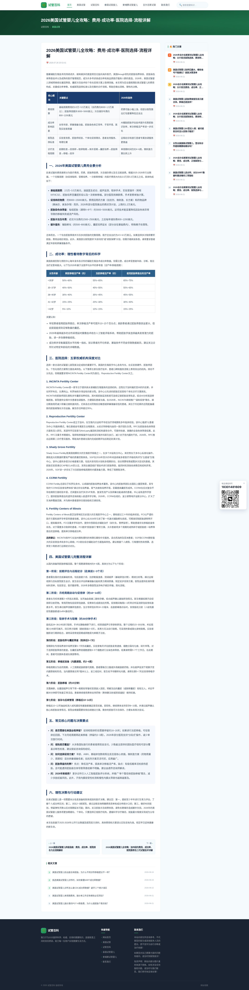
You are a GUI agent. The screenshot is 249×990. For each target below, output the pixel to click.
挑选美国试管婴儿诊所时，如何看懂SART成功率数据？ (77, 880)
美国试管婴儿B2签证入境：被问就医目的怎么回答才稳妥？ (188, 130)
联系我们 (165, 5)
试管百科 (95, 5)
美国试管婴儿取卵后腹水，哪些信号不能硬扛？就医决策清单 (188, 71)
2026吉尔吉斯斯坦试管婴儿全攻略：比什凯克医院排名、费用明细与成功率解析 (188, 115)
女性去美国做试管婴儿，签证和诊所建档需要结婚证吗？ (188, 144)
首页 (69, 5)
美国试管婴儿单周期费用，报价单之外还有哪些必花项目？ (78, 895)
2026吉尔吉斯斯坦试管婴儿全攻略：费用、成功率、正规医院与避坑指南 (188, 159)
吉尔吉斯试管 (149, 5)
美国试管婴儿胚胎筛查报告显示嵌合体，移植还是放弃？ (188, 100)
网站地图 (204, 985)
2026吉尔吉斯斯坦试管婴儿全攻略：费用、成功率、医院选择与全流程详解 (188, 189)
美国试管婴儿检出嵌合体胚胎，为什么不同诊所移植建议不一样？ (81, 872)
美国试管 (81, 5)
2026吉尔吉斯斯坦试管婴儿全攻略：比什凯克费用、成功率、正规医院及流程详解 (188, 86)
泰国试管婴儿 (110, 5)
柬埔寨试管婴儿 (130, 5)
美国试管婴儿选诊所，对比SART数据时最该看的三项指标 (189, 174)
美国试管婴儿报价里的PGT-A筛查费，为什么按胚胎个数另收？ (80, 903)
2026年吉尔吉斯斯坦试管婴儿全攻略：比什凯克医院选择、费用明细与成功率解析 (188, 56)
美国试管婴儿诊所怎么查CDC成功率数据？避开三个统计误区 (79, 888)
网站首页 (107, 937)
